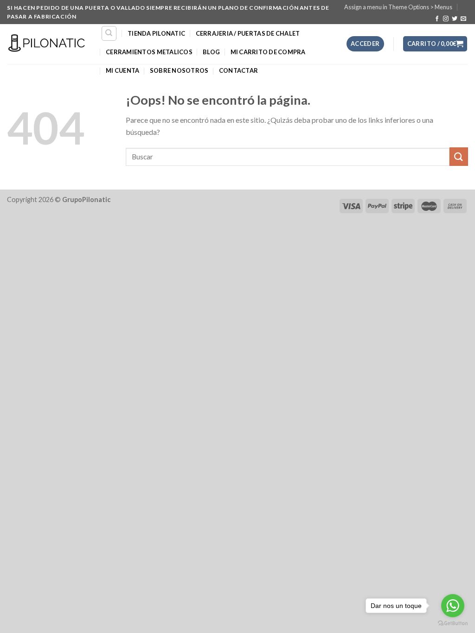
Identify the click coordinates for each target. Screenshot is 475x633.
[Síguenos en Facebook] (437, 19)
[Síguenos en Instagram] (446, 19)
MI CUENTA (122, 70)
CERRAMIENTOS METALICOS (149, 52)
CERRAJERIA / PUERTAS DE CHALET (248, 33)
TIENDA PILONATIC (156, 33)
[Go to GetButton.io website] (453, 623)
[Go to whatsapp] (452, 605)
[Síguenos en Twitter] (454, 19)
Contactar (238, 70)
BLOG (211, 52)
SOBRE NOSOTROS (179, 70)
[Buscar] (109, 33)
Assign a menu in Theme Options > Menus (398, 7)
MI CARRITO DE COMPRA (268, 52)
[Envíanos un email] (463, 19)
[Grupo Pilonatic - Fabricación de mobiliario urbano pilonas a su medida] (47, 44)
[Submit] (458, 156)
